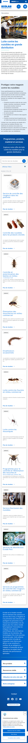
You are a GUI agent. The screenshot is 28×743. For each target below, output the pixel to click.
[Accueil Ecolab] (6, 7)
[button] (19, 7)
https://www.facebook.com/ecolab (12, 699)
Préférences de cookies (14, 704)
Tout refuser (14, 734)
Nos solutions (5, 13)
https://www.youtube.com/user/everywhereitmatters (20, 699)
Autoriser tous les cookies (14, 730)
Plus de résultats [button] (8, 209)
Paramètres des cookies (14, 738)
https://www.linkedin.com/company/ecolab (8, 699)
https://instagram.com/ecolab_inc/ (16, 699)
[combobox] (11, 161)
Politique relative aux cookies (9, 726)
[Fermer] (25, 713)
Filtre (6, 167)
